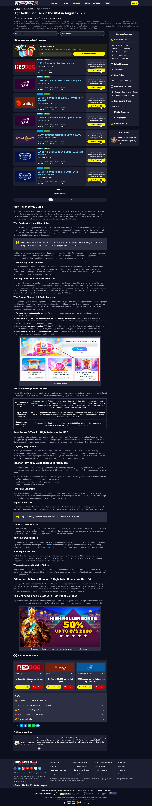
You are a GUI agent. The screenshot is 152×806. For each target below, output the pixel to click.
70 (66, 200)
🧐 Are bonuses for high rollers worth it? (31, 701)
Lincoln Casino (48, 157)
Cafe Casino (47, 83)
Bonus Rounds (120, 123)
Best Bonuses (120, 39)
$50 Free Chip (117, 106)
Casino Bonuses (28, 9)
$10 (42, 54)
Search (128, 3)
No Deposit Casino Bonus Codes (125, 92)
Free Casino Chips (122, 101)
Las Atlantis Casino (84, 674)
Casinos (46, 545)
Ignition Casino (48, 103)
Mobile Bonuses (121, 112)
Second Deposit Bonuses (122, 48)
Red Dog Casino (48, 66)
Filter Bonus (66, 33)
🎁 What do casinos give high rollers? (29, 714)
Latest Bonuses (121, 64)
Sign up (134, 3)
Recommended (21, 33)
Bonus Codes (120, 118)
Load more (60, 189)
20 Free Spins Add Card (121, 81)
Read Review (21, 687)
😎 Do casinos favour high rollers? (28, 710)
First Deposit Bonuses (120, 45)
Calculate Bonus (89, 54)
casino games (44, 235)
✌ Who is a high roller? (24, 719)
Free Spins (119, 75)
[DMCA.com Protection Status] (65, 793)
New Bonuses (117, 70)
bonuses (35, 437)
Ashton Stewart (27, 742)
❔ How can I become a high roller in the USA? (33, 705)
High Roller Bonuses (120, 55)
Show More (96, 70)
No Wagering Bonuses (120, 52)
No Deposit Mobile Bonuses (123, 95)
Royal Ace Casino (49, 138)
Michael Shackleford (127, 138)
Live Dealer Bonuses (120, 58)
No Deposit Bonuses (123, 86)
